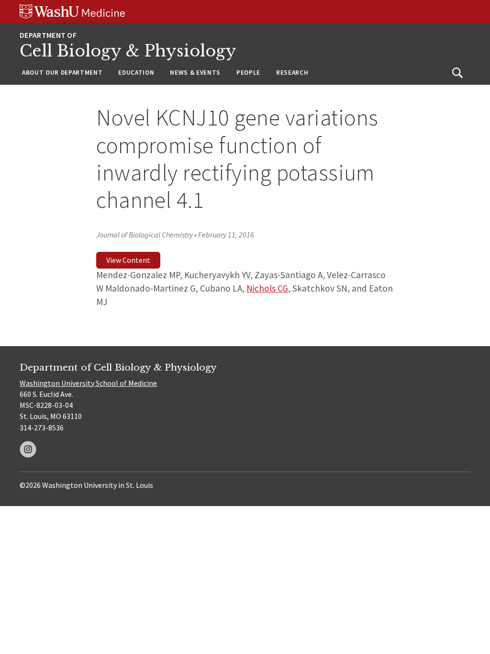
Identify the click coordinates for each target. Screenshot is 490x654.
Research (292, 72)
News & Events (195, 72)
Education (136, 72)
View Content (128, 260)
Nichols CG (267, 288)
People (248, 72)
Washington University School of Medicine (88, 383)
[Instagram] (28, 449)
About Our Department (62, 72)
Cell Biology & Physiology (128, 51)
